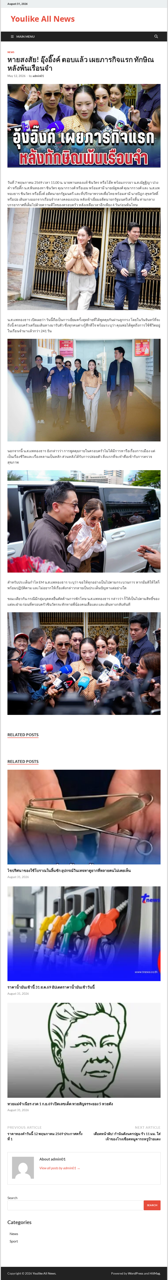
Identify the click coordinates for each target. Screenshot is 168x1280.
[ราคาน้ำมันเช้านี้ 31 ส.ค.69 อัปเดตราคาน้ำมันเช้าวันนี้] (84, 935)
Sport (14, 1241)
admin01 (38, 76)
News (10, 52)
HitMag (155, 1273)
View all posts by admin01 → (59, 1168)
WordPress (135, 1273)
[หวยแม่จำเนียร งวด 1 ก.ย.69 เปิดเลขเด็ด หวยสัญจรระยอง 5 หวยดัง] (84, 1052)
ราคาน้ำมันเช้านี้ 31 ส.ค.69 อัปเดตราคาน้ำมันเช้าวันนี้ (51, 987)
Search (12, 1198)
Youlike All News (43, 18)
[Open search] (156, 37)
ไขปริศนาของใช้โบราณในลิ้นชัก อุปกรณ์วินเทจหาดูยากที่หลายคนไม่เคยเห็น (69, 870)
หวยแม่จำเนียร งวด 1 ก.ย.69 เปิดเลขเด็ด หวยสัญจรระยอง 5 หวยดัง (60, 1103)
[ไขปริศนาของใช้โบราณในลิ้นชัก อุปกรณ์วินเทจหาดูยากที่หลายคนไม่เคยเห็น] (84, 818)
